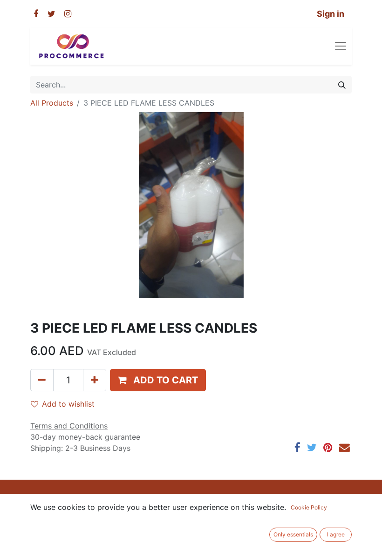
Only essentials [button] (293, 534)
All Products (51, 102)
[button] (158, 380)
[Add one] (94, 380)
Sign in (330, 14)
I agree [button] (336, 534)
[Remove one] (42, 380)
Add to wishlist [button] (68, 403)
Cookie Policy (309, 507)
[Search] (342, 85)
